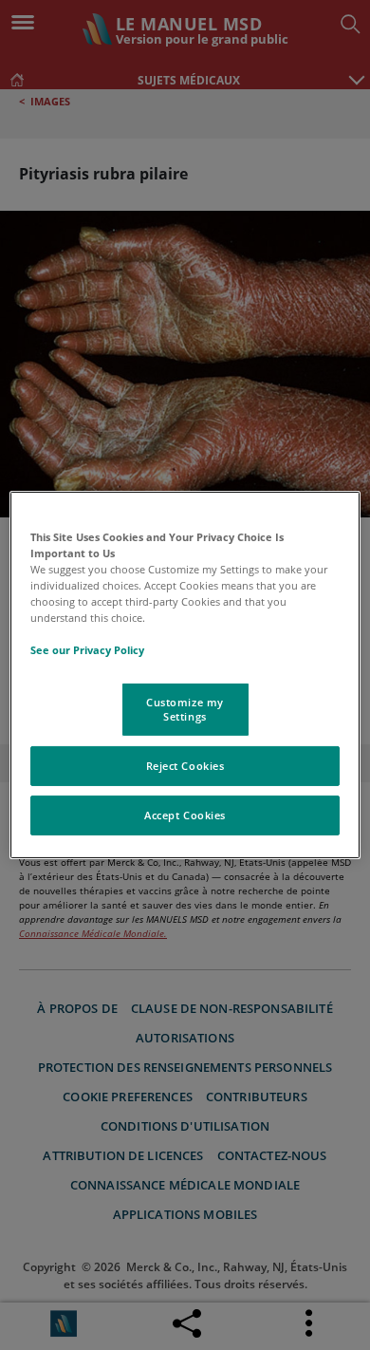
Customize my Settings (185, 708)
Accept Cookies (185, 815)
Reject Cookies (185, 766)
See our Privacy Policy (87, 650)
